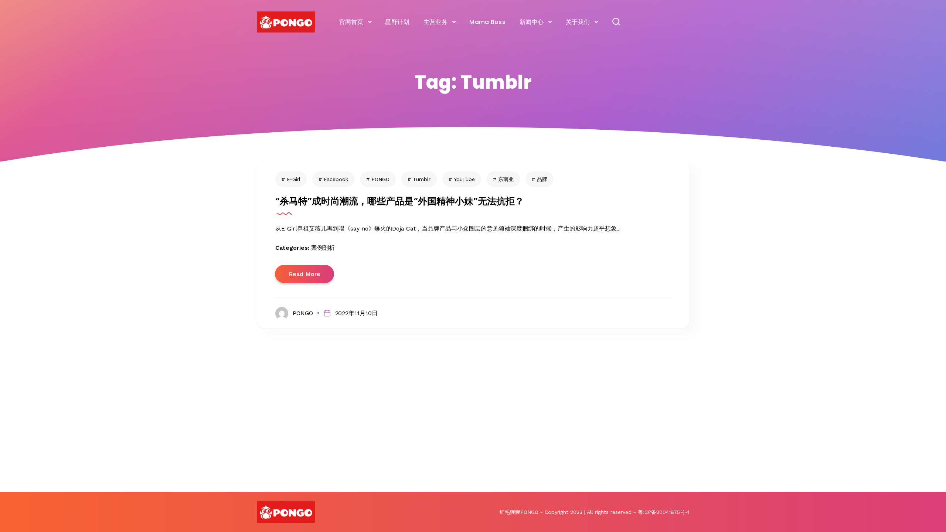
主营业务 (435, 22)
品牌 (542, 179)
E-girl (293, 179)
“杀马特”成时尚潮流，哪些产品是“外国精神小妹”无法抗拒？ (399, 201)
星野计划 (397, 22)
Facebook (336, 179)
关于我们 (578, 22)
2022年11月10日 (356, 313)
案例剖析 (323, 247)
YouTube (464, 179)
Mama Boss (487, 22)
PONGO (380, 179)
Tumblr (422, 179)
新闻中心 (532, 22)
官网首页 (351, 22)
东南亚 (506, 179)
